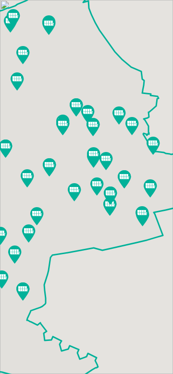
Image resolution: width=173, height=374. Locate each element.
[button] (153, 146)
